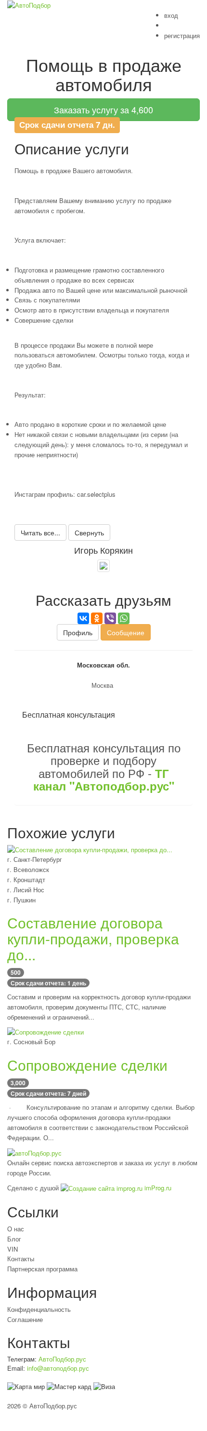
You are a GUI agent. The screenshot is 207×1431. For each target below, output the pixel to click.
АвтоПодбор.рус (62, 1358)
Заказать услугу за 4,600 (103, 109)
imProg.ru (156, 1187)
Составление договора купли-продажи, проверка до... (93, 938)
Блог (14, 1238)
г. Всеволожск (28, 869)
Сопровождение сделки (87, 1064)
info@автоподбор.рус (58, 1368)
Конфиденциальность (39, 1309)
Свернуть (89, 532)
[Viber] (110, 618)
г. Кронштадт (26, 879)
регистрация (182, 35)
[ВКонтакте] (83, 618)
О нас (15, 1228)
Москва (102, 685)
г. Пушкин (21, 899)
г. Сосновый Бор (31, 1041)
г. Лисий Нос (25, 889)
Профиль (77, 632)
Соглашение (25, 1319)
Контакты (20, 1258)
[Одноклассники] (97, 618)
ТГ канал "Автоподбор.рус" (103, 779)
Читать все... (40, 532)
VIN (12, 1249)
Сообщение (125, 632)
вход (171, 15)
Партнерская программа (42, 1268)
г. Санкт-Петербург (34, 859)
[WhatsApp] (123, 618)
